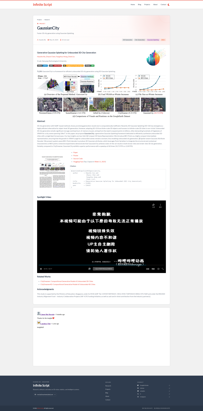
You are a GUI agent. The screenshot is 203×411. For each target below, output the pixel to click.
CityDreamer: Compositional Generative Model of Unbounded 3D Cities (66, 281)
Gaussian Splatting (153, 40)
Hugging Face (78, 162)
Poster (75, 155)
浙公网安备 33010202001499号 (162, 408)
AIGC (163, 40)
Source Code (78, 158)
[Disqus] (101, 337)
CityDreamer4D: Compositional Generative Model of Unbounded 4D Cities (67, 284)
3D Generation (127, 40)
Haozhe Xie (41, 56)
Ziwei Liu (71, 56)
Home (133, 4)
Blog (139, 4)
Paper (75, 152)
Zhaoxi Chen (50, 56)
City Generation (140, 40)
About (155, 4)
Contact (163, 4)
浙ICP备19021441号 (147, 408)
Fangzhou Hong (61, 56)
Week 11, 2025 (100, 162)
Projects (147, 4)
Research (47, 19)
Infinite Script (42, 4)
